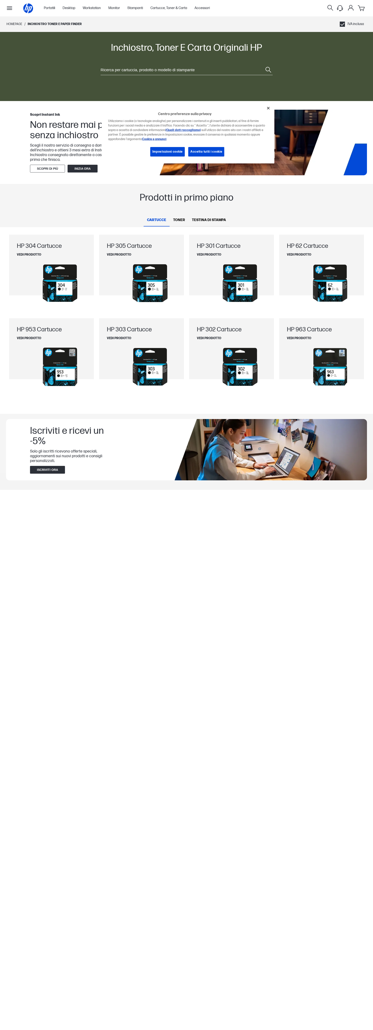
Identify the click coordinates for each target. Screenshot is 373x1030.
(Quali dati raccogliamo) (183, 130)
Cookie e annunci (154, 139)
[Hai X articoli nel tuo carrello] (361, 8)
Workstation (92, 8)
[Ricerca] (330, 8)
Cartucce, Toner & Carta (168, 8)
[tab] (157, 220)
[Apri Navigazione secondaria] (9, 8)
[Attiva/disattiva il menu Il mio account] (350, 7)
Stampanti (135, 8)
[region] (188, 133)
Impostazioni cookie (167, 152)
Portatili (49, 8)
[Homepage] (28, 8)
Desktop (69, 8)
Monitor (114, 8)
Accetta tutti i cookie (206, 152)
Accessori (202, 8)
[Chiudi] (268, 108)
